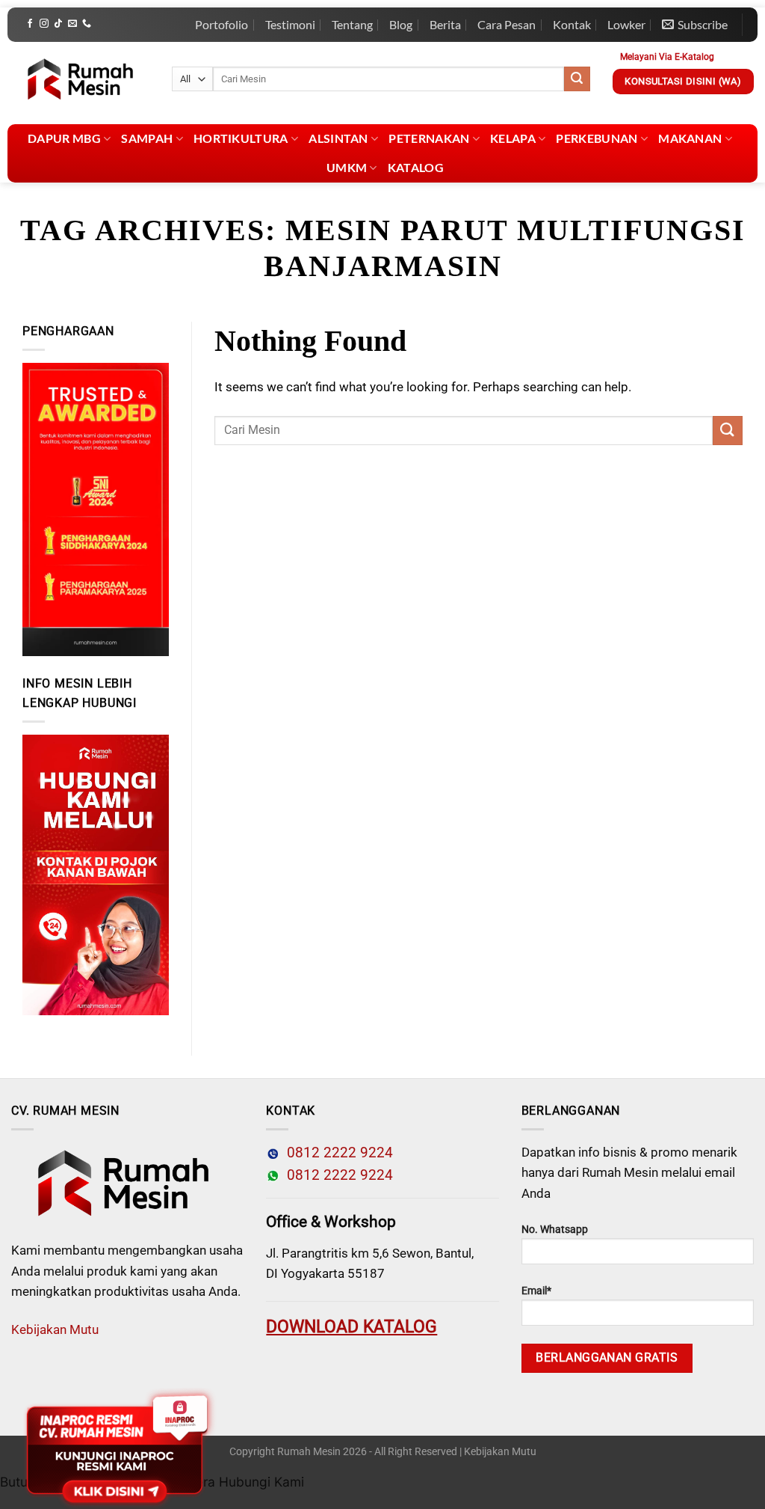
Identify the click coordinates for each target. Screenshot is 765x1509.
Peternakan (428, 138)
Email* (536, 1291)
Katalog (416, 167)
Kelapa (513, 138)
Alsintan (338, 138)
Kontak (572, 24)
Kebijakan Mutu (55, 1329)
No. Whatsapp (554, 1229)
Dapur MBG (64, 138)
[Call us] (86, 24)
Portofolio (221, 24)
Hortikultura (240, 138)
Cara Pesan (506, 24)
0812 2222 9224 (336, 1153)
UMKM (346, 167)
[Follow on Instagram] (44, 24)
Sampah (147, 138)
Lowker (626, 24)
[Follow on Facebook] (29, 24)
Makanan (690, 138)
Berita (445, 24)
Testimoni (290, 24)
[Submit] (576, 79)
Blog (400, 24)
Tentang (352, 24)
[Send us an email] (72, 24)
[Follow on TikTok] (58, 24)
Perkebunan (596, 138)
